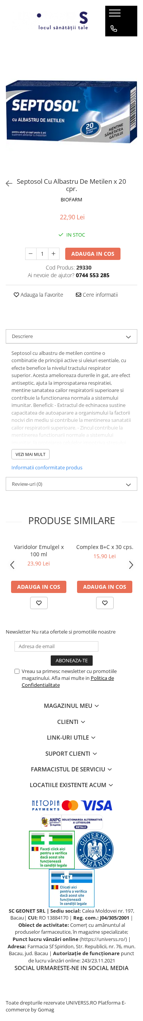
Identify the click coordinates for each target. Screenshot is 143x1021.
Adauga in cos (92, 253)
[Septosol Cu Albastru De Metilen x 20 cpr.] (71, 108)
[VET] (72, 887)
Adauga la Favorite (41, 294)
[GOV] (95, 849)
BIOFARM (71, 199)
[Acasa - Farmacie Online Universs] (49, 20)
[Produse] (115, 15)
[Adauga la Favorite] (39, 603)
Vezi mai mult (30, 454)
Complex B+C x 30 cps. (104, 547)
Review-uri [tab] (27, 483)
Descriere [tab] (22, 336)
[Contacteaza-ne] (113, 28)
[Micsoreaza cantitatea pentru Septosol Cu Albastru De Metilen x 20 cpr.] (31, 254)
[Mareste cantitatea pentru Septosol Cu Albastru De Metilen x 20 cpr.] (53, 254)
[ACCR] (52, 849)
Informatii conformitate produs (46, 467)
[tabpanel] (71, 108)
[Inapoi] (5, 183)
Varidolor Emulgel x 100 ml (39, 550)
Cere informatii (99, 294)
